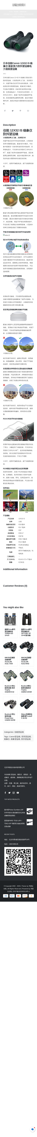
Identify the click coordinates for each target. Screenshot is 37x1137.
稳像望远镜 (15, 739)
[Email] (28, 110)
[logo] (18, 4)
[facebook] (5, 793)
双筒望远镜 (26, 737)
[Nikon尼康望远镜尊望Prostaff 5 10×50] (27, 704)
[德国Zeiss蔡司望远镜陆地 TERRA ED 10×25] (10, 619)
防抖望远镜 (26, 739)
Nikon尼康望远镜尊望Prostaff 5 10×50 (26, 716)
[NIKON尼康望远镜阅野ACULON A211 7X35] (10, 647)
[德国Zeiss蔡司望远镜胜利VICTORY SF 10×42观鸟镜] (27, 619)
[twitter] (9, 793)
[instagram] (14, 793)
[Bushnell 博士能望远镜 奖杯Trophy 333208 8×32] (10, 676)
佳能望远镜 (19, 732)
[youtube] (18, 793)
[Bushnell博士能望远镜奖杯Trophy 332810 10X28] (27, 676)
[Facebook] (5, 110)
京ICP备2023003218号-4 (21, 891)
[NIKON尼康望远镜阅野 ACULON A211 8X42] (27, 647)
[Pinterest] (20, 110)
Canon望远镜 (14, 737)
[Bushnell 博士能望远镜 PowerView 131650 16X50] (10, 704)
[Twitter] (12, 110)
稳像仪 (7, 739)
